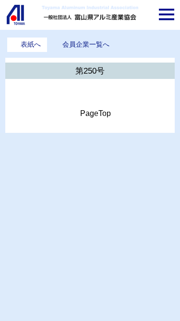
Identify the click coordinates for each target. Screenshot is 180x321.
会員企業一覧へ (85, 44)
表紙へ (31, 44)
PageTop (95, 113)
